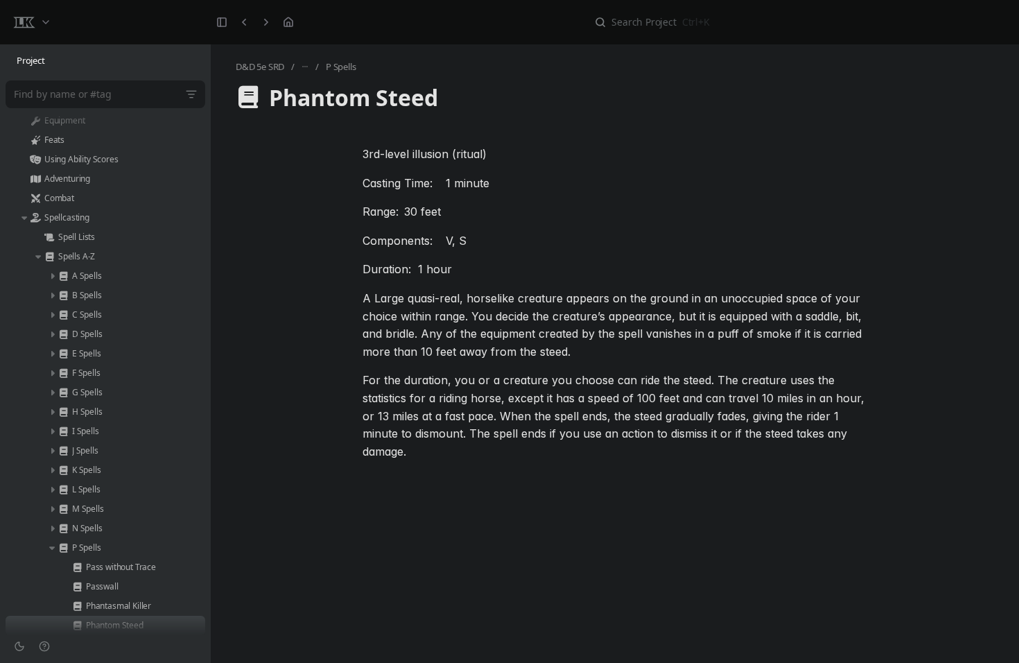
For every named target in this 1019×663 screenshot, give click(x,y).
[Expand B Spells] (52, 295)
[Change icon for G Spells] (63, 392)
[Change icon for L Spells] (63, 489)
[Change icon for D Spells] (63, 334)
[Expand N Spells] (52, 528)
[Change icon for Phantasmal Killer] (77, 606)
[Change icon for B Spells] (63, 295)
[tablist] (105, 61)
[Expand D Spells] (52, 334)
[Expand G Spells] (52, 392)
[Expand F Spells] (52, 373)
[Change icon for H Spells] (63, 412)
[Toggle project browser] (222, 22)
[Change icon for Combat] (35, 198)
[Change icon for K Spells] (63, 470)
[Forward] (266, 22)
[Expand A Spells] (52, 276)
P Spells (341, 66)
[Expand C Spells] (52, 315)
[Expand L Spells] (52, 489)
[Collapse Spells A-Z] (38, 256)
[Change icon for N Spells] (63, 528)
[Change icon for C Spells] (63, 315)
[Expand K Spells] (52, 470)
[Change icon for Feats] (35, 140)
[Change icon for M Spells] (63, 509)
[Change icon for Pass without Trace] (77, 567)
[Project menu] (31, 22)
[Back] (244, 22)
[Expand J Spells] (52, 451)
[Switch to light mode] (19, 646)
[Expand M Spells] (52, 509)
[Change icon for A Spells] (63, 276)
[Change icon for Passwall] (77, 587)
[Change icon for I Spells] (63, 431)
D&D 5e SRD (260, 66)
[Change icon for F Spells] (63, 373)
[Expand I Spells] (52, 431)
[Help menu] (44, 646)
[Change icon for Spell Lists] (49, 237)
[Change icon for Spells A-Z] (49, 256)
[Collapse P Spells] (52, 548)
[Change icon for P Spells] (63, 548)
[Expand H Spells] (52, 412)
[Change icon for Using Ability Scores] (35, 159)
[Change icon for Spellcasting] (35, 218)
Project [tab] (31, 60)
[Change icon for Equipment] (35, 121)
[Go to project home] (288, 22)
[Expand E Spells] (52, 354)
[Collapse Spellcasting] (24, 218)
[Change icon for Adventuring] (35, 179)
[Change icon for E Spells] (63, 354)
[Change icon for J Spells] (63, 451)
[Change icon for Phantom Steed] (77, 625)
